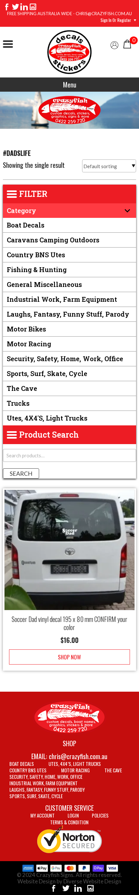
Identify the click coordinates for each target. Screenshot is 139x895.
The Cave (22, 388)
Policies (100, 815)
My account (42, 815)
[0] (127, 43)
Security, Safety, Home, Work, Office (65, 358)
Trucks (18, 403)
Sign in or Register (116, 20)
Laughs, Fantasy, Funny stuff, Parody (68, 314)
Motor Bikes (26, 329)
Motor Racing (29, 344)
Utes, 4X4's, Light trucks (47, 418)
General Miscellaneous (44, 284)
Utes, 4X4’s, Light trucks (74, 763)
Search (21, 473)
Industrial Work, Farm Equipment (62, 299)
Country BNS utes (36, 254)
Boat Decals (25, 225)
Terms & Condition (69, 822)
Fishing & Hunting (37, 269)
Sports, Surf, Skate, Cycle (47, 373)
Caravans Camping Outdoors (53, 240)
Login (73, 815)
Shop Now (69, 657)
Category (21, 210)
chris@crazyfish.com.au (78, 756)
